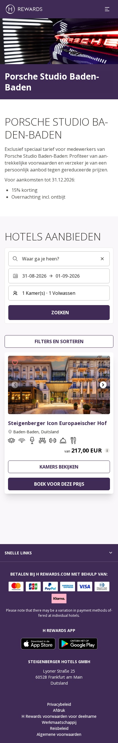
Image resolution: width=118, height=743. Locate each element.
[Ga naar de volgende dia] (103, 385)
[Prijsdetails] (107, 450)
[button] (14, 362)
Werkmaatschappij (59, 722)
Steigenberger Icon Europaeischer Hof (57, 423)
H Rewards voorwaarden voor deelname (59, 716)
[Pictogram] (11, 441)
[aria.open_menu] (107, 9)
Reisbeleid (59, 728)
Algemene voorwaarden (59, 734)
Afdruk (59, 710)
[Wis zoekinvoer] (102, 259)
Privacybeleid (59, 704)
